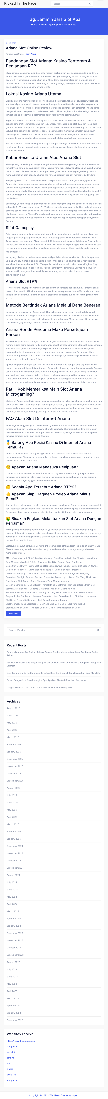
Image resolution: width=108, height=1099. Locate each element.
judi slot (11, 1052)
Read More (13, 613)
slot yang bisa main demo (53, 604)
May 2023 (12, 984)
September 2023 (15, 955)
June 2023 (12, 976)
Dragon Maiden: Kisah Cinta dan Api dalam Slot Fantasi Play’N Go (40, 687)
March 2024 (13, 911)
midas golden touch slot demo (21, 592)
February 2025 (14, 831)
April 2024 (12, 904)
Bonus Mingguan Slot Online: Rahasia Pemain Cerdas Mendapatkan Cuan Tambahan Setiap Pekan (52, 654)
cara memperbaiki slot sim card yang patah (76, 558)
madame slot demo (39, 588)
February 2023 (14, 1005)
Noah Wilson (31, 54)
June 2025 (12, 802)
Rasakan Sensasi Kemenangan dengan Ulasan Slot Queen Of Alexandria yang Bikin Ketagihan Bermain (54, 664)
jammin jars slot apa (17, 588)
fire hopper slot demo (17, 581)
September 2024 (15, 867)
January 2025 (14, 838)
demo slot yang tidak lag (82, 577)
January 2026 (14, 751)
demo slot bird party (16, 566)
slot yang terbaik (76, 604)
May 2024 (12, 896)
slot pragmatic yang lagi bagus (22, 604)
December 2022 (15, 1020)
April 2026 (12, 730)
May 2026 (12, 722)
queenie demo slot (42, 596)
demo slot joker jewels (41, 569)
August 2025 (13, 788)
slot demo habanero (85, 596)
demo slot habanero (16, 569)
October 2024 (14, 860)
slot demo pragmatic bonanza (21, 600)
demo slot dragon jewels (85, 566)
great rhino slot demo (54, 585)
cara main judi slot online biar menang (32, 558)
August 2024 (13, 875)
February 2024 (14, 918)
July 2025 (12, 795)
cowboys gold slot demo (51, 562)
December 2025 (15, 759)
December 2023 (15, 933)
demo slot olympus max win (42, 573)
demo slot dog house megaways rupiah (49, 566)
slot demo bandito (63, 596)
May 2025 (12, 809)
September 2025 (15, 780)
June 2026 (12, 715)
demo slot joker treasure (68, 569)
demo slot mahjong (16, 573)
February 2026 (14, 744)
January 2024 (14, 925)
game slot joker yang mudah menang (49, 581)
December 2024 (15, 846)
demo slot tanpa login (55, 577)
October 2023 (14, 947)
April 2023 (12, 991)
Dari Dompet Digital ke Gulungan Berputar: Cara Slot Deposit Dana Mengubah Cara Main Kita (53, 673)
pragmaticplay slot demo (18, 596)
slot (9, 1063)
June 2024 (12, 889)
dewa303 (11, 1074)
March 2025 (13, 824)
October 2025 (14, 773)
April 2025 (12, 817)
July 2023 (12, 969)
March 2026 (13, 737)
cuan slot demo (74, 562)
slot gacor (12, 1046)
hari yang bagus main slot (81, 585)
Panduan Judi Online (15, 54)
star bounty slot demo (17, 607)
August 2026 (13, 708)
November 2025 (15, 766)
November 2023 (15, 940)
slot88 (10, 1069)
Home (34, 24)
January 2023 (14, 1013)
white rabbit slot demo (69, 607)
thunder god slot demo (43, 607)
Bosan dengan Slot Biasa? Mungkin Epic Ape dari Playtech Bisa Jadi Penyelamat (47, 680)
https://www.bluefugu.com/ (21, 1041)
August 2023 (13, 962)
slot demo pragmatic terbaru (53, 600)
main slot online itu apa (63, 588)
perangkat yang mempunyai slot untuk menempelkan (66, 592)
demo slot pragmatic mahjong (74, 573)
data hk (10, 1057)
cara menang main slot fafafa (21, 562)
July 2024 (12, 882)
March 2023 (13, 998)
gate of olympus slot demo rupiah (23, 585)
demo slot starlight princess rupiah (24, 577)
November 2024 (15, 853)
